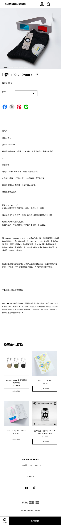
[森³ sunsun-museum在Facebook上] (26, 489)
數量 (4, 92)
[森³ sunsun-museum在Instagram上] (35, 489)
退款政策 (37, 510)
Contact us (30, 477)
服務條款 (24, 510)
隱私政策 (30, 510)
